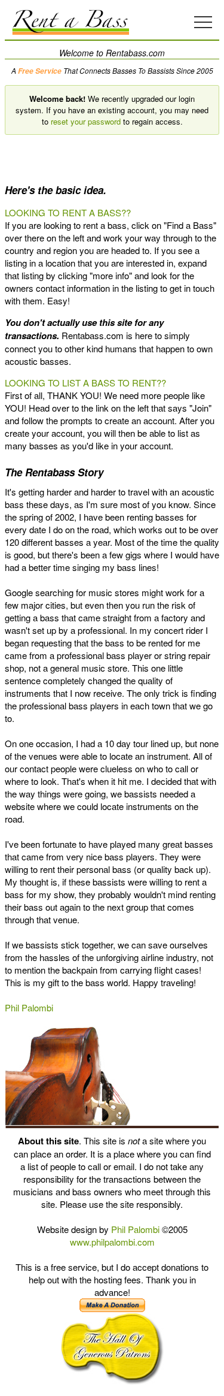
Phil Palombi (29, 1007)
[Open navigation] (203, 22)
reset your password (86, 121)
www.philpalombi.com (112, 1241)
